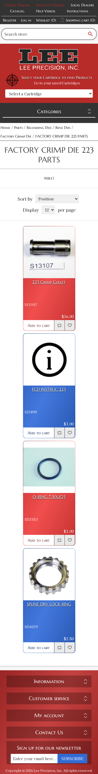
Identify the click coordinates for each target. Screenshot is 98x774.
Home (5, 127)
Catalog (17, 11)
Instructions (77, 11)
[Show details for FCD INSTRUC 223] (49, 360)
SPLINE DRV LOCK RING (49, 604)
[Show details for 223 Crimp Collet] (49, 252)
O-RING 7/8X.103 (49, 496)
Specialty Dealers (50, 5)
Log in (26, 20)
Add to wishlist (70, 325)
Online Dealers (17, 5)
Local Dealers (82, 5)
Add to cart (39, 325)
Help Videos (45, 11)
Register (9, 20)
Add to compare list (59, 325)
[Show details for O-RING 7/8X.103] (49, 467)
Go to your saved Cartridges (57, 82)
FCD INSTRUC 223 (49, 389)
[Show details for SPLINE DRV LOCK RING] (49, 574)
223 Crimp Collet (49, 281)
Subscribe (72, 758)
